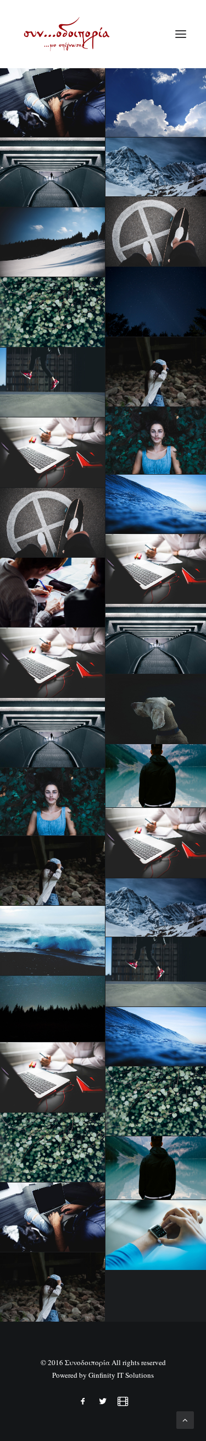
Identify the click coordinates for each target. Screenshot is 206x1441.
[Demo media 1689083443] (52, 732)
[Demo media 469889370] (52, 382)
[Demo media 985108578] (52, 1077)
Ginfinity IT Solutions (121, 1375)
